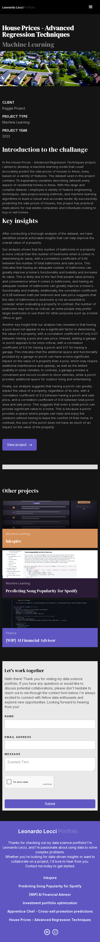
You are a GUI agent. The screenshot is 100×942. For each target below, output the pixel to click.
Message (13, 754)
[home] (19, 7)
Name (9, 716)
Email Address (18, 737)
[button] (91, 7)
